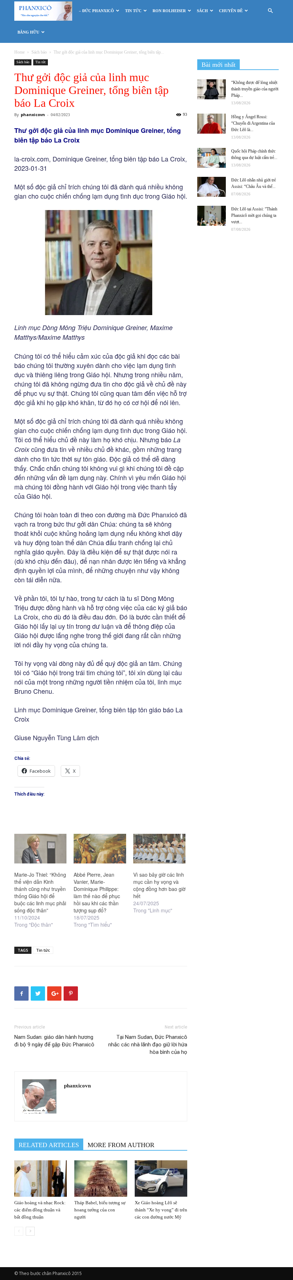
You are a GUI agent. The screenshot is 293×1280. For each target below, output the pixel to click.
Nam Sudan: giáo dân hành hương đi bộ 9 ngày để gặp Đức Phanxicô (54, 1041)
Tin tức (133, 11)
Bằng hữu (28, 32)
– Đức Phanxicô (96, 11)
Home (19, 52)
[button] (270, 11)
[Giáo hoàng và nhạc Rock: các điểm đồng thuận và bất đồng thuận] (40, 1178)
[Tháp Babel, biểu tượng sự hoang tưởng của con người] (100, 1178)
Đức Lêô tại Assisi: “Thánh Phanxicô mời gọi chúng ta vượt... (254, 215)
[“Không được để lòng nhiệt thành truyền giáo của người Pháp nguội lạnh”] (211, 89)
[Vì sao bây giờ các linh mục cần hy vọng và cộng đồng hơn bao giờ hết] (159, 849)
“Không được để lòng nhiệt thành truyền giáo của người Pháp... (254, 89)
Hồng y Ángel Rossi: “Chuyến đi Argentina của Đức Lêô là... (253, 123)
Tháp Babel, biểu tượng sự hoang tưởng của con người (99, 1210)
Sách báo (39, 52)
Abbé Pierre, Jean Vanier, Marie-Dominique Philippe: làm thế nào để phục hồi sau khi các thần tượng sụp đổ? (97, 892)
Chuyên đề (231, 11)
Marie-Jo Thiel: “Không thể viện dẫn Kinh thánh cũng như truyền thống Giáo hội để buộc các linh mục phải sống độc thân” (40, 892)
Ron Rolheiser (169, 11)
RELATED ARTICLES (49, 1145)
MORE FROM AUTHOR (121, 1145)
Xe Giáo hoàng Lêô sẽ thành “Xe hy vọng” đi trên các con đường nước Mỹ (161, 1210)
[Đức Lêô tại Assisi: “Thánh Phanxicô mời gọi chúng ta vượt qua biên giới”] (211, 216)
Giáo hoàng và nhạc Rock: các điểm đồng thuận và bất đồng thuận (40, 1210)
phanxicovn (33, 114)
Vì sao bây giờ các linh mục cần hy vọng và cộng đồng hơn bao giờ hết (159, 885)
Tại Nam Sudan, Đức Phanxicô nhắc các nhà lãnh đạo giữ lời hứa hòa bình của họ (147, 1044)
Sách (202, 11)
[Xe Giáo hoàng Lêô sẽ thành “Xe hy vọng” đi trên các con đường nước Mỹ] (161, 1178)
